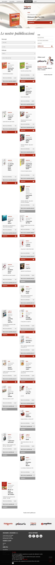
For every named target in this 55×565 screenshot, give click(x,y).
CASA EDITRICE (28, 1)
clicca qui (24, 559)
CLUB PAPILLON (20, 1)
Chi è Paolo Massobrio (43, 40)
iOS (3, 544)
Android (4, 543)
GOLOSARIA (11, 1)
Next (53, 19)
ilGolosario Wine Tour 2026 (36, 17)
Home (39, 34)
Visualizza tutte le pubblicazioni (29, 512)
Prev (1, 19)
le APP (35, 1)
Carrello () (40, 46)
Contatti (40, 43)
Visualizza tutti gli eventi (48, 74)
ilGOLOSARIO (4, 1)
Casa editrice (41, 37)
